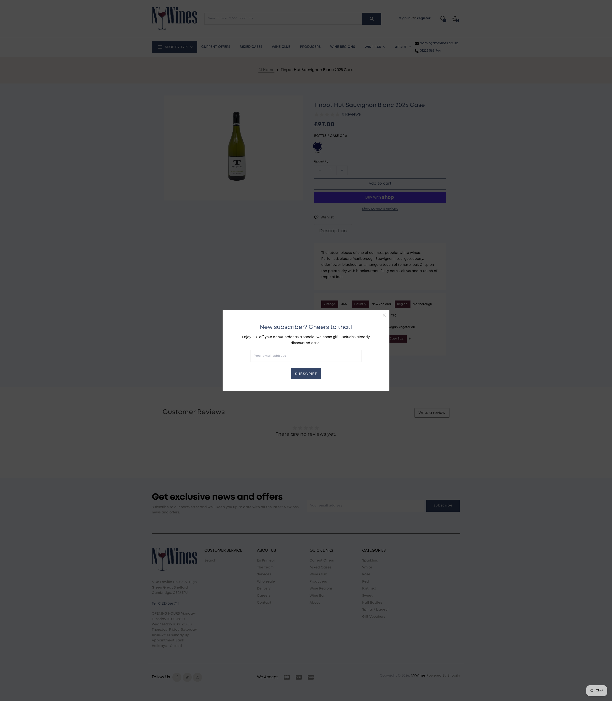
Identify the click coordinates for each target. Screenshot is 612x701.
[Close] (384, 315)
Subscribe (306, 374)
